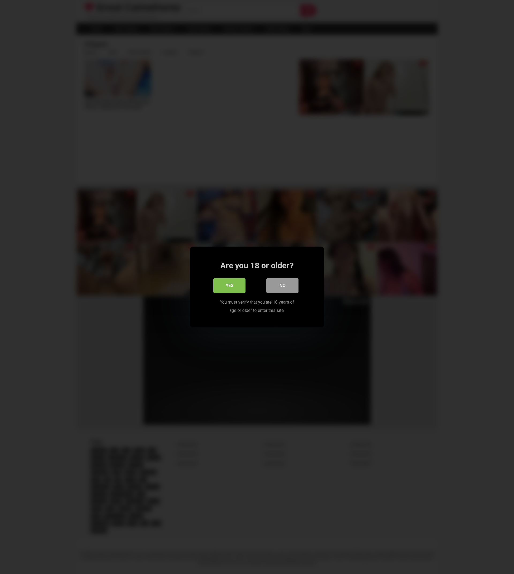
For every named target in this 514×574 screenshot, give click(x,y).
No (282, 285)
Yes (229, 285)
